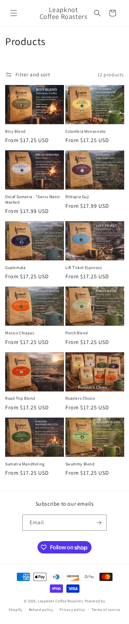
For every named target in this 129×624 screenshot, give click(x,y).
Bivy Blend (15, 131)
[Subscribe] (98, 523)
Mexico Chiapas (19, 332)
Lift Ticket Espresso (83, 267)
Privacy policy (72, 609)
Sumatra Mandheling (25, 463)
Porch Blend (76, 332)
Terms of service (106, 609)
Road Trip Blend (20, 398)
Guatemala (15, 267)
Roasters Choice (80, 398)
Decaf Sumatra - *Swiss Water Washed (32, 199)
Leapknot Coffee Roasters (61, 601)
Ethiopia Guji (77, 196)
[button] (13, 13)
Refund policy (41, 609)
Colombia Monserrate (85, 131)
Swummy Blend (80, 463)
